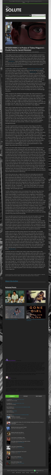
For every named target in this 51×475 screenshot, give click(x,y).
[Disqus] (25, 340)
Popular (25, 396)
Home (13, 1)
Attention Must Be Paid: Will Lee (17, 432)
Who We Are (18, 472)
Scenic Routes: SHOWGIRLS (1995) (18, 437)
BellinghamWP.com (39, 470)
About (23, 472)
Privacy (27, 472)
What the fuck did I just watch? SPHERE (19, 427)
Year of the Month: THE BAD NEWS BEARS (14, 303)
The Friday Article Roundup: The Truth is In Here (20, 441)
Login (37, 472)
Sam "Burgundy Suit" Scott (14, 51)
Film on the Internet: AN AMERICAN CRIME (22, 407)
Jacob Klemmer (8, 275)
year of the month (35, 275)
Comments (12, 396)
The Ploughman (21, 442)
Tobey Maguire (28, 275)
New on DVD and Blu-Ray (16, 456)
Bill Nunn (28, 274)
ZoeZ (19, 452)
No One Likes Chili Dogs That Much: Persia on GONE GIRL (35, 320)
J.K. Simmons (42, 274)
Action (18, 274)
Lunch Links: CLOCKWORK (32, 303)
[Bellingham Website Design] (35, 470)
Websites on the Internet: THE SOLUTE (18, 451)
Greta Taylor (20, 458)
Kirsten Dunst (14, 275)
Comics (31, 274)
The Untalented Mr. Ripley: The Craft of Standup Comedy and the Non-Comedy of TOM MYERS (27, 423)
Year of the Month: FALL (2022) (11, 319)
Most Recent (39, 396)
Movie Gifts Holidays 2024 (16, 462)
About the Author (11, 281)
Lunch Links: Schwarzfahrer (16, 446)
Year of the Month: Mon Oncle (18, 399)
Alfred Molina (23, 274)
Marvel (19, 275)
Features (29, 51)
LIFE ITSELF (15, 411)
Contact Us (32, 472)
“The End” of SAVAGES (15, 417)
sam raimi (23, 275)
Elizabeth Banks (37, 274)
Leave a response (35, 51)
